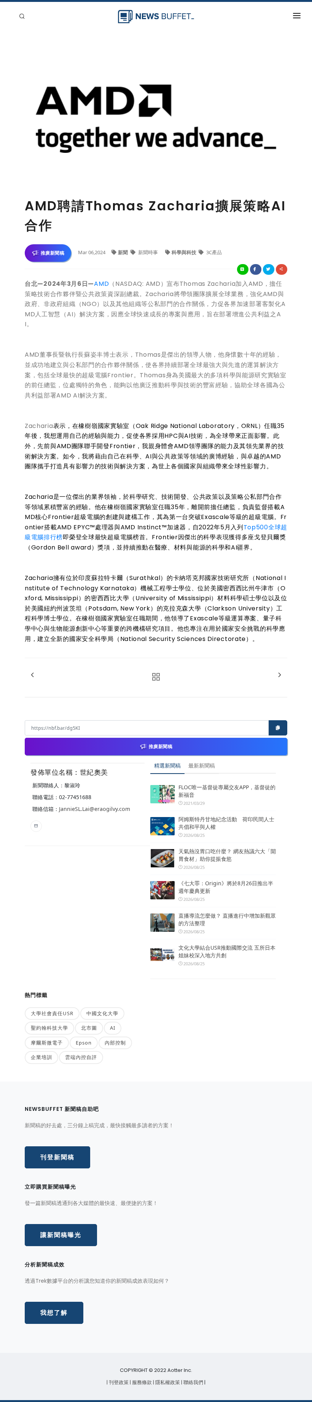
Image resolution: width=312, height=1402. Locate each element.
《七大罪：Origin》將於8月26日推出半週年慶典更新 (225, 887)
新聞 (123, 252)
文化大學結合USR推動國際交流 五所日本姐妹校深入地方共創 (226, 951)
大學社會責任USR (52, 1013)
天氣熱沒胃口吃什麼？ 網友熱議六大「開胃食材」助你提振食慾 (227, 855)
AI (112, 1027)
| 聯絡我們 (192, 1382)
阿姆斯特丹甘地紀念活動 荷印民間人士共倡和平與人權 (226, 823)
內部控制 (115, 1042)
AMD (101, 283)
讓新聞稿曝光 (60, 1235)
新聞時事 (148, 252)
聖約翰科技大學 (49, 1027)
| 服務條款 (141, 1382)
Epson (84, 1042)
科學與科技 (184, 252)
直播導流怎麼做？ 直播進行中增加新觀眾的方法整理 (227, 919)
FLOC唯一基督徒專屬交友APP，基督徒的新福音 (226, 791)
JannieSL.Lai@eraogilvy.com (94, 808)
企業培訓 (41, 1057)
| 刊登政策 (118, 1382)
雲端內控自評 (81, 1057)
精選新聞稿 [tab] (167, 765)
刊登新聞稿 (57, 1157)
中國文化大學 (102, 1013)
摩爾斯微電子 (47, 1042)
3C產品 (213, 252)
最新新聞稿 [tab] (201, 765)
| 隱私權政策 (167, 1382)
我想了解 (54, 1312)
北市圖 (89, 1027)
